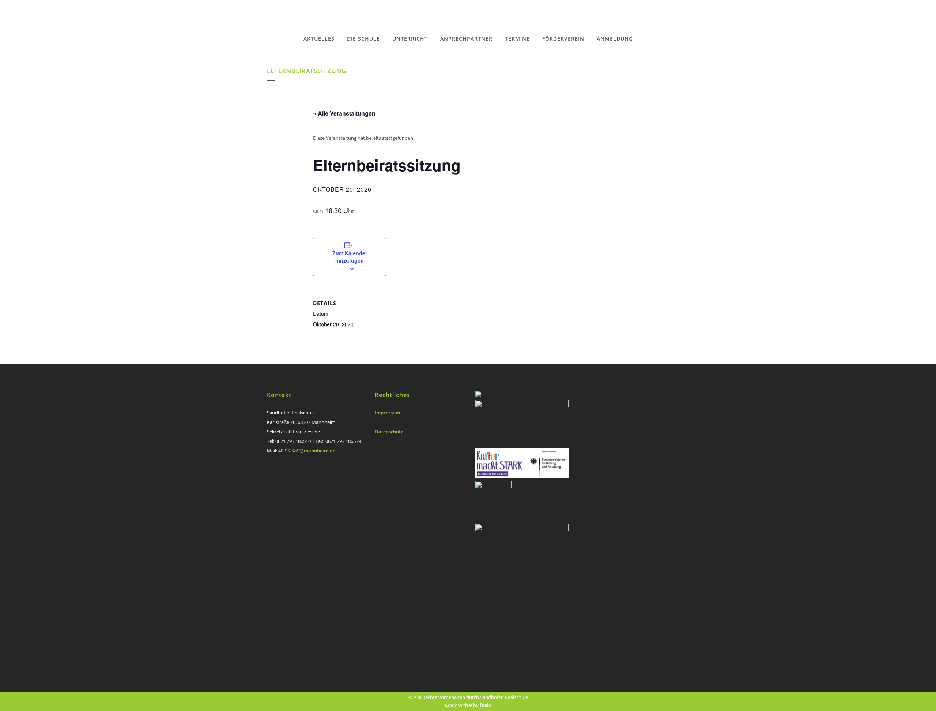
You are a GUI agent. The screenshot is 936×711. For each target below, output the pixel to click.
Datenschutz (389, 431)
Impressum (387, 412)
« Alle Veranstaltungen (344, 113)
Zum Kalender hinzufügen (349, 256)
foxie (485, 705)
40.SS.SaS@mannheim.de (306, 450)
